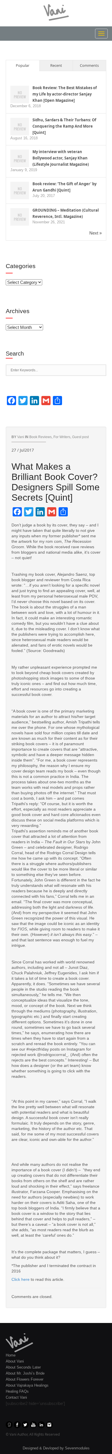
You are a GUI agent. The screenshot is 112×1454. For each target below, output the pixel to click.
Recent (56, 65)
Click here (20, 1279)
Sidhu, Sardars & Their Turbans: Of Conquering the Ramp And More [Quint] (64, 126)
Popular (22, 65)
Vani (20, 437)
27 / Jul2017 (22, 450)
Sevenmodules (77, 1448)
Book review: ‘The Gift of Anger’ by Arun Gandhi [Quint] (64, 187)
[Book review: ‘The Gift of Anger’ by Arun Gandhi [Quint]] (19, 190)
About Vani (15, 1361)
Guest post (80, 437)
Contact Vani (16, 1397)
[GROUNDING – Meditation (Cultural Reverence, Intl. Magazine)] (19, 216)
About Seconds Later (23, 1367)
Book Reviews (40, 437)
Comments (89, 65)
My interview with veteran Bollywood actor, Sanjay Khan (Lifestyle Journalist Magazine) (60, 158)
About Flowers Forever (24, 1379)
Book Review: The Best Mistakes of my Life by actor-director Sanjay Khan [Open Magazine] (64, 94)
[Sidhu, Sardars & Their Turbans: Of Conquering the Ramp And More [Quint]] (19, 126)
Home (11, 1355)
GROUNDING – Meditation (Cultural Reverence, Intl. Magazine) (65, 213)
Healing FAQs (17, 1391)
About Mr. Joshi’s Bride (25, 1373)
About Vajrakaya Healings (27, 1385)
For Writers (61, 437)
